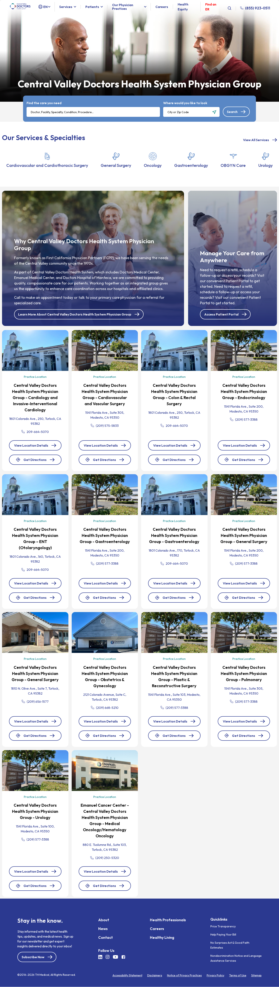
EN (45, 7)
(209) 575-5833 (107, 426)
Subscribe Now (33, 957)
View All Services (256, 140)
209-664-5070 (38, 432)
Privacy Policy (215, 975)
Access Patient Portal (221, 314)
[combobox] (93, 112)
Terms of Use (237, 975)
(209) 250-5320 (107, 858)
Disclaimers (154, 975)
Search (232, 112)
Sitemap (256, 975)
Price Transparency (223, 926)
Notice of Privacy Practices (184, 975)
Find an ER (210, 6)
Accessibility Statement (127, 975)
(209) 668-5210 (107, 708)
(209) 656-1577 (38, 701)
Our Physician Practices (122, 7)
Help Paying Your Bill (223, 934)
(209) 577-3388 (246, 419)
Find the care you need (44, 103)
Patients (92, 7)
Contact (105, 937)
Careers (161, 6)
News (103, 928)
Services (65, 7)
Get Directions (35, 461)
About (103, 920)
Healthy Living (162, 937)
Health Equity (183, 6)
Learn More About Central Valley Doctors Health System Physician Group (74, 314)
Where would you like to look (185, 103)
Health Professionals (168, 920)
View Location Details (31, 445)
